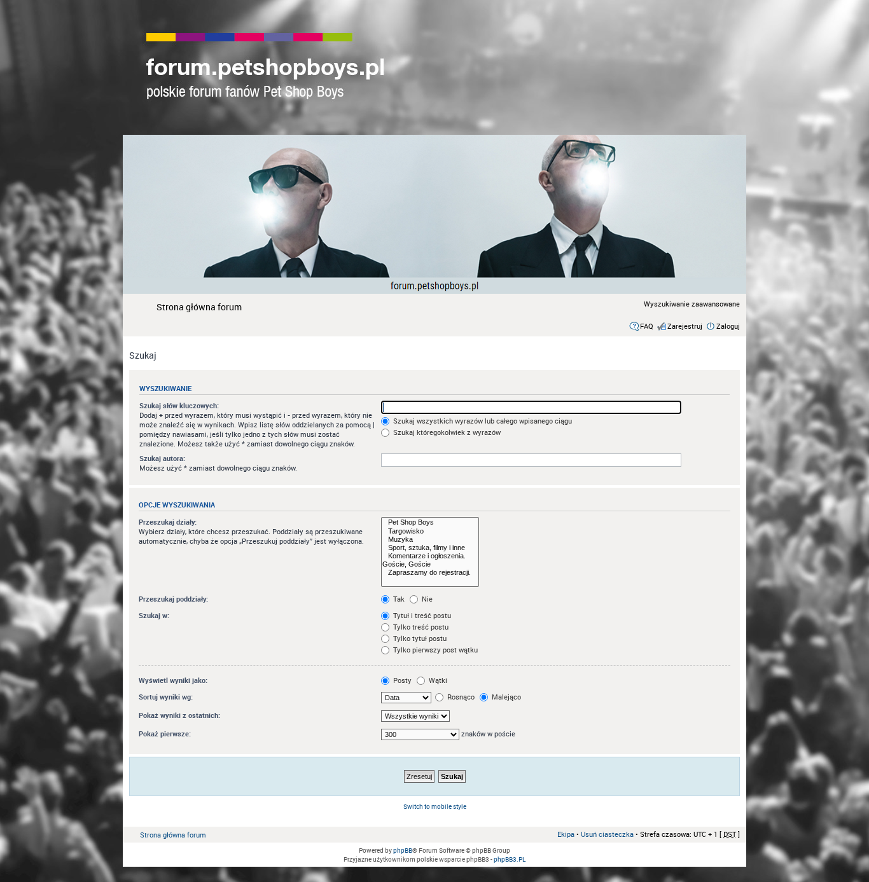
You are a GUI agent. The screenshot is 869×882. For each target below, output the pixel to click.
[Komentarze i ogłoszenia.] (430, 556)
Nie (426, 598)
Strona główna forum (199, 307)
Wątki (437, 680)
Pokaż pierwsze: (165, 733)
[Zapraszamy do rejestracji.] (430, 572)
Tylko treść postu (419, 626)
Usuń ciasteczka (607, 834)
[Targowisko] (430, 531)
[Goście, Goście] (430, 564)
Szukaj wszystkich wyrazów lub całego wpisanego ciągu (481, 420)
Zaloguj (728, 326)
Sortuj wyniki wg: (166, 696)
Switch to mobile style (434, 806)
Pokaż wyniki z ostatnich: (179, 715)
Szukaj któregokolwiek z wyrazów (446, 432)
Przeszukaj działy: (168, 522)
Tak (398, 598)
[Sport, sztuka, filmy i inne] (430, 548)
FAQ (646, 326)
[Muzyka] (430, 539)
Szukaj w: (154, 615)
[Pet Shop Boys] (430, 522)
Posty (401, 680)
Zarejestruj (684, 326)
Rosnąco (460, 696)
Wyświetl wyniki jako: (173, 680)
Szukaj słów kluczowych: (179, 405)
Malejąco (505, 696)
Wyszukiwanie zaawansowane (692, 303)
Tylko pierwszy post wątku (434, 649)
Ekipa (565, 834)
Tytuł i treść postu (421, 615)
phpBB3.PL (509, 859)
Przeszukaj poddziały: (173, 598)
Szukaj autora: (162, 458)
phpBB (402, 850)
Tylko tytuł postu (419, 638)
